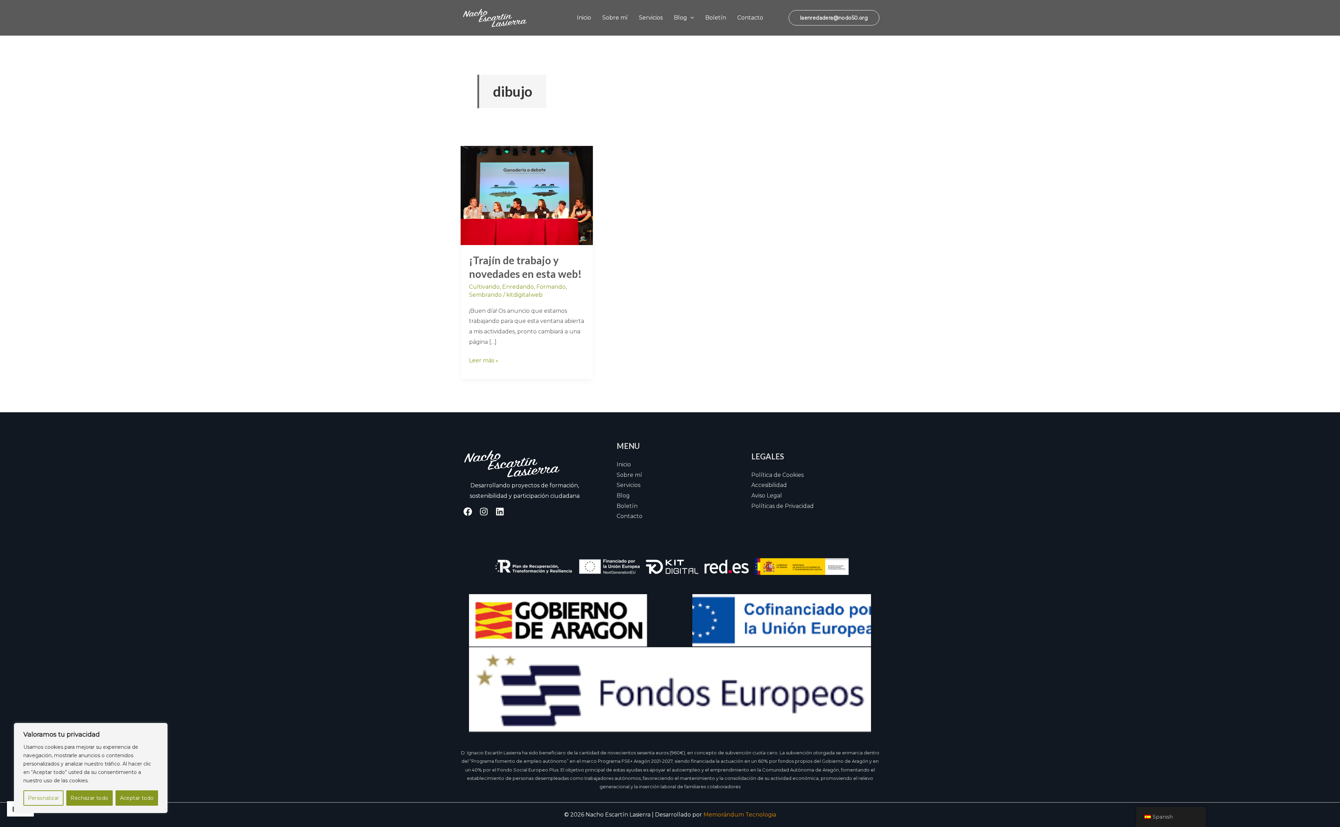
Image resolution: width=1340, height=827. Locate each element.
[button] (690, 17)
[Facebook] (468, 511)
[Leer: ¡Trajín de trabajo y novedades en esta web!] (527, 195)
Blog (680, 17)
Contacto (750, 17)
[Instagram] (484, 511)
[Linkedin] (500, 511)
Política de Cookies (777, 475)
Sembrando (485, 294)
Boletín (715, 17)
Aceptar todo (137, 798)
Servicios (651, 17)
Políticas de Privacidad (782, 506)
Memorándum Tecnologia (740, 814)
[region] (91, 768)
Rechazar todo (89, 798)
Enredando (518, 286)
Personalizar (43, 798)
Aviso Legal (766, 495)
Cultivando (484, 286)
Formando (551, 286)
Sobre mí (615, 17)
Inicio (584, 17)
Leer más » (483, 359)
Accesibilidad (769, 485)
